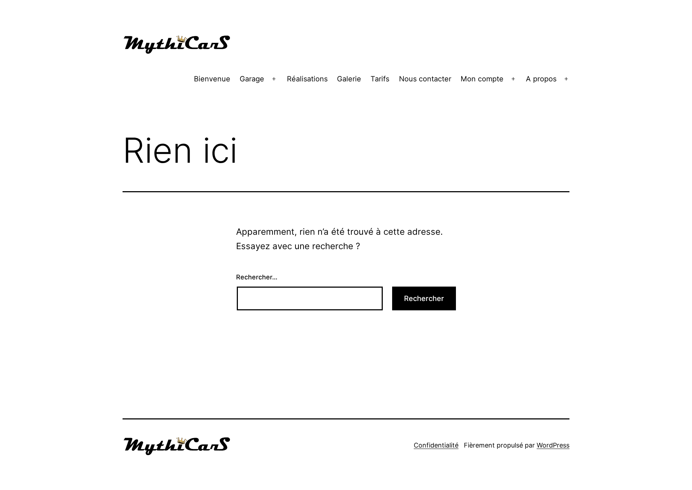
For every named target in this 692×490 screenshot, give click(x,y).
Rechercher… (257, 277)
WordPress (553, 445)
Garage (252, 79)
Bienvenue (212, 79)
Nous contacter (425, 79)
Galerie (349, 79)
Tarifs (380, 79)
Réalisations (307, 79)
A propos (541, 79)
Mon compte (482, 79)
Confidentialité (436, 445)
